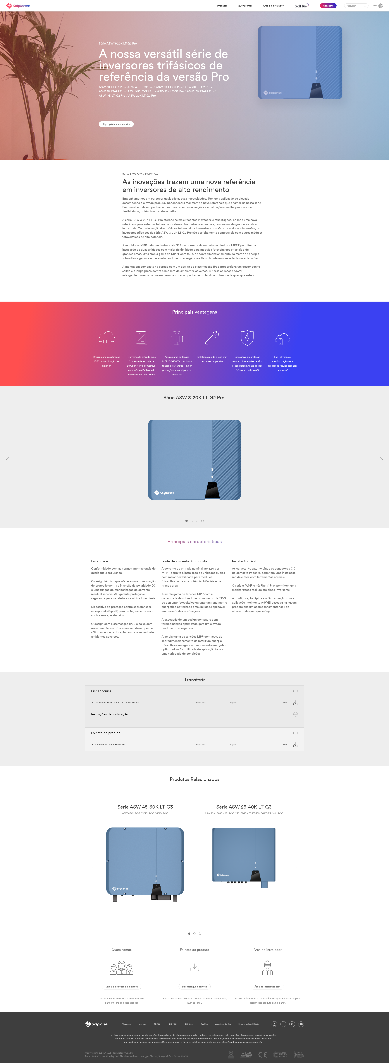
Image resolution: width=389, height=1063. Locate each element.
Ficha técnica (101, 691)
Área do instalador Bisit (267, 986)
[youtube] (301, 1025)
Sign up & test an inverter (116, 124)
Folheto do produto (105, 733)
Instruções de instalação (109, 714)
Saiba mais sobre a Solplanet (121, 986)
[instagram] (274, 1025)
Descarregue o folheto (194, 986)
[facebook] (283, 1025)
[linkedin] (292, 1025)
